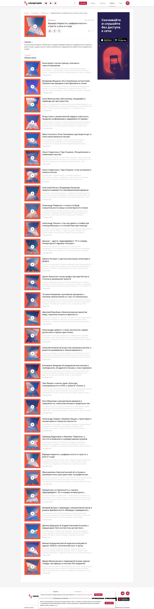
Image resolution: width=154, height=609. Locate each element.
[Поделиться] (59, 31)
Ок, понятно (109, 603)
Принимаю (98, 594)
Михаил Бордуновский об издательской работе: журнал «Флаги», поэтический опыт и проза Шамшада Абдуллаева (64, 545)
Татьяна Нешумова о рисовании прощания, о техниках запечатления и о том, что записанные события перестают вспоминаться (65, 296)
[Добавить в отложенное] (54, 31)
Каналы (112, 3)
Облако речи (45, 13)
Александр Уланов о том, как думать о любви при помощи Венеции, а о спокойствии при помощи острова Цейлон (65, 225)
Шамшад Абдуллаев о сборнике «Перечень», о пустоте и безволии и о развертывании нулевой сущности (64, 439)
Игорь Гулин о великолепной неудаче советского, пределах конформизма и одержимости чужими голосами (65, 119)
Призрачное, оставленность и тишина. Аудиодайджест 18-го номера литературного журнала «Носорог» (63, 492)
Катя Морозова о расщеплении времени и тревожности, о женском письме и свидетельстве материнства (66, 403)
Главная (93, 3)
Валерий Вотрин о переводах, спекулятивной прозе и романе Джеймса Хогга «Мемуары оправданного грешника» (67, 510)
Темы (120, 3)
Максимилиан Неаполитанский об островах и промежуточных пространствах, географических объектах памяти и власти (65, 474)
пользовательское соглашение (83, 594)
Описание (27, 42)
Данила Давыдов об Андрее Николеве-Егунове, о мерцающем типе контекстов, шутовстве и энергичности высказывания (65, 528)
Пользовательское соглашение (122, 607)
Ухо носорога (35, 13)
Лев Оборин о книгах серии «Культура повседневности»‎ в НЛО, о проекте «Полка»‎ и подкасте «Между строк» (63, 385)
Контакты (78, 592)
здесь (56, 605)
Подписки (102, 3)
